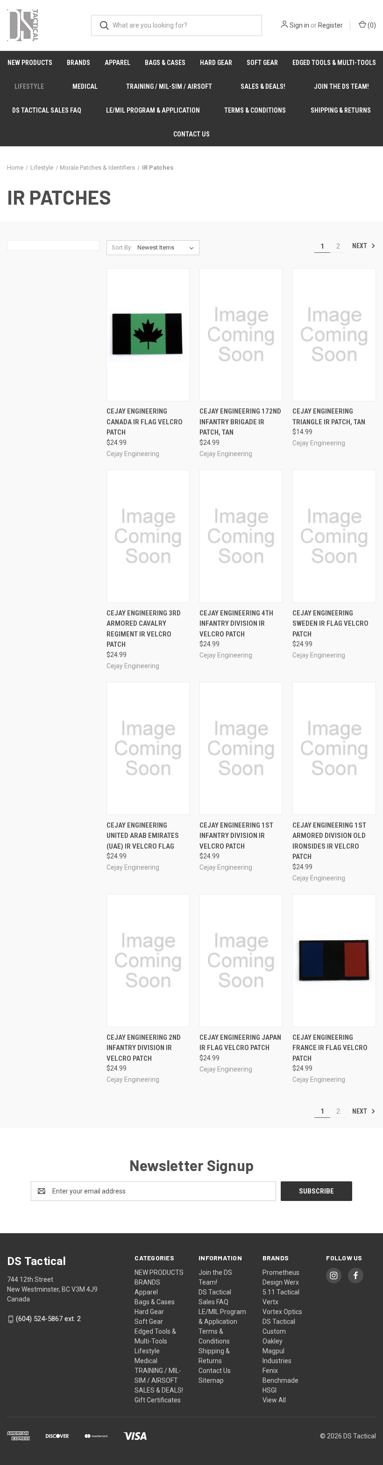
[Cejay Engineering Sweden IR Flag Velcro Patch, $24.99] (334, 536)
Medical (85, 86)
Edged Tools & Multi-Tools (334, 62)
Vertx (270, 1302)
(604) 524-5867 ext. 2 (48, 1319)
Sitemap (211, 1380)
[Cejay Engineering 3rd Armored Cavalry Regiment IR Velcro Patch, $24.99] (148, 536)
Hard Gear (216, 62)
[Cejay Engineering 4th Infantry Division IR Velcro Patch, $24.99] (241, 536)
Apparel (117, 62)
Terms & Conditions (255, 110)
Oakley (272, 1341)
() (371, 25)
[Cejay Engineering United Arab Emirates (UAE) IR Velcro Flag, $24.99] (148, 748)
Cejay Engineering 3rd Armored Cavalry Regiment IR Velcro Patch (143, 629)
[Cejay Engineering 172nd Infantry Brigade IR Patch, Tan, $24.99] (241, 335)
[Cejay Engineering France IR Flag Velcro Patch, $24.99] (334, 960)
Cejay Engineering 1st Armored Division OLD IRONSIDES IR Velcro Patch (329, 841)
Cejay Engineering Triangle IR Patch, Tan (328, 416)
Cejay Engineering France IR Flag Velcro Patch (330, 1048)
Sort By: (122, 247)
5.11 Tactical (280, 1292)
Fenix (270, 1370)
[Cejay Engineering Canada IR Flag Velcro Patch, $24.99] (148, 335)
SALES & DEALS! (263, 86)
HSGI (269, 1390)
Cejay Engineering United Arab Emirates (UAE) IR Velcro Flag (142, 835)
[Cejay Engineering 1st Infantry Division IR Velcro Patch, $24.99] (241, 748)
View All (274, 1400)
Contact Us (191, 134)
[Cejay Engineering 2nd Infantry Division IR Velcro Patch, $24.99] (148, 960)
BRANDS (78, 62)
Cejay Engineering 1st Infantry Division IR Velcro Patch (236, 835)
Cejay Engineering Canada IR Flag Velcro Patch (144, 421)
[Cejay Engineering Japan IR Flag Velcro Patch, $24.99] (241, 960)
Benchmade (280, 1380)
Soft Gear (262, 62)
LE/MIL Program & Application (153, 110)
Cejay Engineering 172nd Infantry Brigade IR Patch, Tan (240, 421)
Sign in (299, 25)
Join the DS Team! (341, 86)
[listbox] (167, 248)
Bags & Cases (165, 62)
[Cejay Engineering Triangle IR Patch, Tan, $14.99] (334, 335)
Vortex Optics (282, 1311)
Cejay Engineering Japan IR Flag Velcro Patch (240, 1042)
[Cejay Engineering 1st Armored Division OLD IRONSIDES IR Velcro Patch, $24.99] (334, 748)
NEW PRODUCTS (29, 62)
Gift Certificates (158, 1400)
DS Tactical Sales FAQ (46, 110)
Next (360, 246)
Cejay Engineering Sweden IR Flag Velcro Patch (330, 623)
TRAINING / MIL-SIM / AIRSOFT (169, 86)
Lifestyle (29, 86)
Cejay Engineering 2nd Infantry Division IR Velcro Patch (143, 1048)
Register (330, 25)
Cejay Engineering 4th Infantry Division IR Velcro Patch (236, 623)
